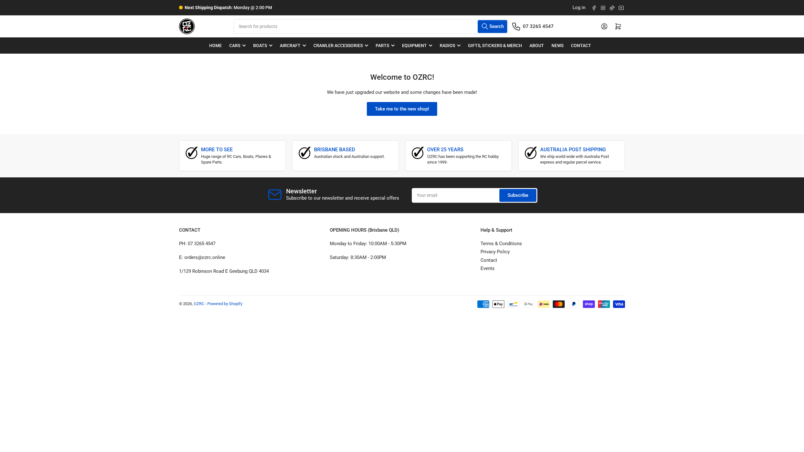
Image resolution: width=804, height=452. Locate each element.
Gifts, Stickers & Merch (495, 45)
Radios (447, 45)
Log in (579, 7)
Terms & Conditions (501, 243)
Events (488, 268)
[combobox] (371, 26)
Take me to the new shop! (402, 109)
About (537, 45)
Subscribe (518, 195)
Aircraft (290, 45)
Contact (581, 45)
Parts (382, 45)
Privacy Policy (495, 252)
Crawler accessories (338, 45)
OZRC (199, 303)
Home (215, 45)
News (557, 45)
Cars (234, 45)
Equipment (414, 45)
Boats (260, 45)
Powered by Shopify (224, 303)
